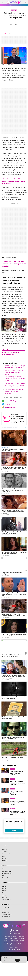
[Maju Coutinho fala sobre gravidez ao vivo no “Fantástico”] (5, 790)
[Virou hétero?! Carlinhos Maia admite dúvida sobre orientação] (5, 780)
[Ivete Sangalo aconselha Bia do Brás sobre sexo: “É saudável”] (5, 800)
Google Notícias (10, 407)
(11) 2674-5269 (14, 951)
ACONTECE (4, 882)
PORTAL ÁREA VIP (5, 904)
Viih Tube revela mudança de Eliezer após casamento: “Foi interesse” (14, 391)
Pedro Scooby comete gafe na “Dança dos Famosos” (16, 773)
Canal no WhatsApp (11, 401)
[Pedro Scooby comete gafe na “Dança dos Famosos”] (5, 770)
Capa (2, 7)
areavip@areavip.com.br (14, 949)
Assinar (14, 830)
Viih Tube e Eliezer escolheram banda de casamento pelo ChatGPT (14, 372)
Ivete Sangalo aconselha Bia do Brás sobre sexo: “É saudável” (17, 802)
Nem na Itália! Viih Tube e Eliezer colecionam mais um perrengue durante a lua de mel (15, 385)
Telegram (8, 404)
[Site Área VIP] (14, 2)
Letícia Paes (10, 33)
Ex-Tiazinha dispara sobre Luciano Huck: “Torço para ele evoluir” (17, 812)
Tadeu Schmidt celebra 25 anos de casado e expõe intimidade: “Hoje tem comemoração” (13, 181)
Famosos (6, 7)
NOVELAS (3, 865)
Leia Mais (11, 960)
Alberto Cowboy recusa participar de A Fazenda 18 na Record (15, 366)
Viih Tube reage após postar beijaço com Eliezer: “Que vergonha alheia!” (15, 378)
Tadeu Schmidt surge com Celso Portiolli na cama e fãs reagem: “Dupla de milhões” (13, 264)
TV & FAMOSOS (4, 845)
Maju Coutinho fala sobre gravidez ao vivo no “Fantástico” (17, 793)
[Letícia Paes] (5, 34)
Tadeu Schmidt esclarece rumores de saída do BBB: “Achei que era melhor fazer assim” (13, 352)
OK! (17, 960)
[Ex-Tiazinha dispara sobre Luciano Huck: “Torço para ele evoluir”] (5, 810)
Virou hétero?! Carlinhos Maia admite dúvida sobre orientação (17, 783)
